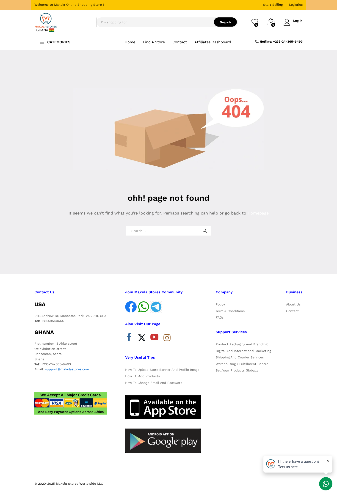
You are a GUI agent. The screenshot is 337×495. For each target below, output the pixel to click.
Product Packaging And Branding (241, 344)
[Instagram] (167, 338)
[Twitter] (141, 338)
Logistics (296, 4)
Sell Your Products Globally (237, 370)
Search (225, 22)
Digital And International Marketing (243, 351)
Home (130, 42)
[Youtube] (154, 338)
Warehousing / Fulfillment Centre (242, 364)
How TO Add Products (142, 376)
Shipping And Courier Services (240, 357)
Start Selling (273, 4)
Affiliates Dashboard (212, 42)
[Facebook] (129, 338)
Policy (220, 304)
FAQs (220, 317)
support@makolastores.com (67, 369)
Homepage (258, 213)
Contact (179, 42)
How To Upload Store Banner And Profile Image (162, 369)
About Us (293, 304)
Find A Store (154, 42)
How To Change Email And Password (153, 383)
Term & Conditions (230, 311)
